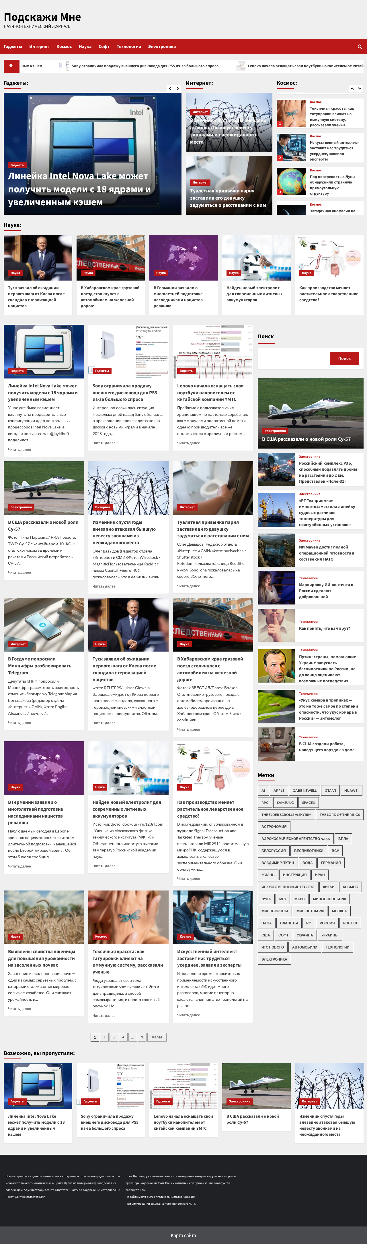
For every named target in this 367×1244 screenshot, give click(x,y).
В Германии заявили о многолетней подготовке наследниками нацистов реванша (178, 297)
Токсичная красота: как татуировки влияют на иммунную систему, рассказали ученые (128, 962)
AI (263, 790)
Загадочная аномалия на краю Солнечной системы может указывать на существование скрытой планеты (334, 188)
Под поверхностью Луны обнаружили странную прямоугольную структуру (332, 151)
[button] (360, 46)
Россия (327, 923)
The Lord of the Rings (340, 814)
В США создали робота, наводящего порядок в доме (327, 747)
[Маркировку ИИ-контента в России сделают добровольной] (276, 587)
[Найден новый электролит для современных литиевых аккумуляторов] (256, 258)
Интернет (39, 46)
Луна (266, 899)
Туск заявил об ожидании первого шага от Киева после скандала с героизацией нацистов (36, 297)
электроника (274, 959)
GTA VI (330, 790)
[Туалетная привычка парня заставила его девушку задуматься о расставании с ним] (213, 488)
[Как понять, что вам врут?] (276, 625)
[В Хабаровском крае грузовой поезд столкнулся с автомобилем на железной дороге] (111, 258)
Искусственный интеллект (288, 887)
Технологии (129, 46)
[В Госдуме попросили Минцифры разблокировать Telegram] (44, 625)
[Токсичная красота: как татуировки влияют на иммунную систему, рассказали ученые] (128, 917)
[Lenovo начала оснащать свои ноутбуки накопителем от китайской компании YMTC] (213, 351)
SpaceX (308, 802)
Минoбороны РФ (329, 899)
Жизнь (268, 875)
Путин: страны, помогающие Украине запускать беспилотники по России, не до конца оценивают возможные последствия (327, 669)
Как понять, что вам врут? (324, 628)
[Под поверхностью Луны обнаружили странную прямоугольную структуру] (291, 147)
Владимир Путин (277, 863)
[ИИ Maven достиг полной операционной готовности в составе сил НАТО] (276, 550)
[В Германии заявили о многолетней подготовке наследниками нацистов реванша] (183, 258)
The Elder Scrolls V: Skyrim (286, 814)
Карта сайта (183, 1235)
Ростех (350, 923)
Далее (157, 1037)
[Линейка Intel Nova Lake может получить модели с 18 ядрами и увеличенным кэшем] (92, 154)
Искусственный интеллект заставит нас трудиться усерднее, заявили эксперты (334, 117)
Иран (320, 875)
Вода (307, 863)
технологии (338, 947)
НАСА (266, 923)
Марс (299, 899)
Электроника (162, 46)
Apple (279, 790)
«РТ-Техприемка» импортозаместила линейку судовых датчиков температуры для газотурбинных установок (327, 513)
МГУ (282, 899)
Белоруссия (273, 851)
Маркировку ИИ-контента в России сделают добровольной (326, 591)
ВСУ (335, 851)
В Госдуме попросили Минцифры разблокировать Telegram (39, 666)
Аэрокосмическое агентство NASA (295, 839)
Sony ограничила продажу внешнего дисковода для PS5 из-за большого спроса (125, 393)
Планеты (289, 923)
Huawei (351, 790)
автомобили (304, 947)
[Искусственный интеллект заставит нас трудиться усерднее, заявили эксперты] (291, 113)
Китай (329, 887)
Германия (331, 863)
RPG (265, 802)
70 (142, 1037)
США (265, 935)
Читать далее (19, 449)
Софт (104, 46)
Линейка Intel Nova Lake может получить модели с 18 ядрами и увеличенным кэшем (79, 189)
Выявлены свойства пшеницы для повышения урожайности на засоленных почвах (41, 958)
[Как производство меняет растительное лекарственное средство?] (329, 258)
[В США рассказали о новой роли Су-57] (44, 488)
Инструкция (295, 875)
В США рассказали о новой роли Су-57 (43, 526)
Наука (85, 46)
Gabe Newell (305, 790)
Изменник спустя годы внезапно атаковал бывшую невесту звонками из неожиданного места (228, 131)
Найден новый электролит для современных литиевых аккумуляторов (255, 294)
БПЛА (343, 839)
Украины (330, 935)
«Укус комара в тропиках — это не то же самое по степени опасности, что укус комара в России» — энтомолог (328, 709)
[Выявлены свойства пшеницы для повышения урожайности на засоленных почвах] (44, 917)
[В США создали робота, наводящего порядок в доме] (276, 744)
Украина (305, 935)
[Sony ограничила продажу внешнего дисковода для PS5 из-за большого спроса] (128, 351)
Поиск (266, 337)
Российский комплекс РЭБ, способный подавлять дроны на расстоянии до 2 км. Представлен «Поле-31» (328, 472)
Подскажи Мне (42, 17)
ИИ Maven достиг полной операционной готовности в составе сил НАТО (326, 553)
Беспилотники (308, 851)
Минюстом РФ (310, 911)
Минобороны (274, 911)
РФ (308, 923)
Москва (339, 911)
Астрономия (274, 826)
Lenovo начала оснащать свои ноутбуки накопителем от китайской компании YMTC (262, 66)
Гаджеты (13, 46)
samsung (285, 802)
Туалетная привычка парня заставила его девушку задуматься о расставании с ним (228, 198)
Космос (64, 46)
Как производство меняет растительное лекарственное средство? (328, 294)
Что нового (272, 947)
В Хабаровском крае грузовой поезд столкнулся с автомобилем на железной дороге (110, 297)
